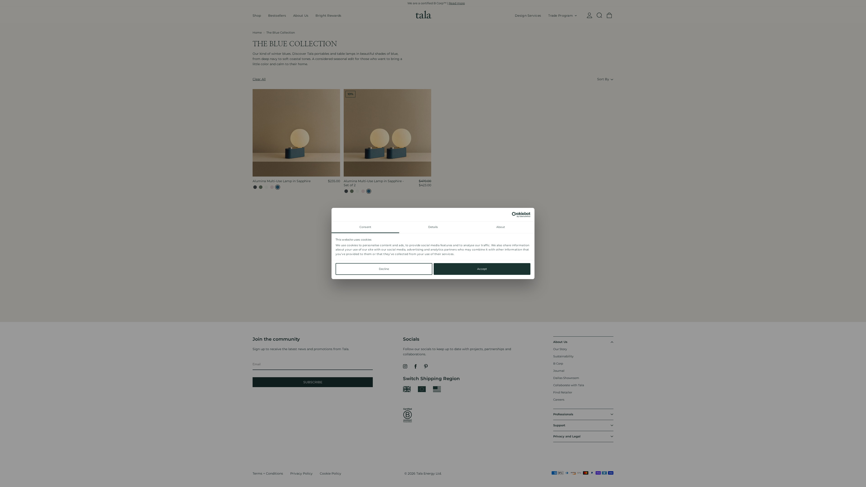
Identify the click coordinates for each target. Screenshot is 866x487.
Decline (384, 269)
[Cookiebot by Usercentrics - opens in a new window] (510, 214)
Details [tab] (433, 227)
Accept (482, 269)
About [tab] (500, 227)
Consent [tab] (365, 227)
